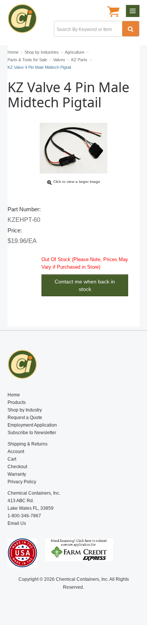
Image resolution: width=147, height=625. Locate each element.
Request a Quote (25, 417)
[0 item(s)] (113, 12)
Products (17, 402)
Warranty (17, 474)
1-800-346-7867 (24, 515)
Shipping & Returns (27, 444)
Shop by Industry (25, 410)
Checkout (17, 466)
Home (14, 395)
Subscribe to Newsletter (32, 432)
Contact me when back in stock (85, 285)
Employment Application (32, 425)
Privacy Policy (22, 481)
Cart (12, 459)
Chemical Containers (25, 21)
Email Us (17, 523)
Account (16, 451)
